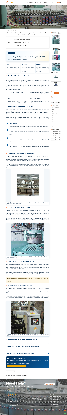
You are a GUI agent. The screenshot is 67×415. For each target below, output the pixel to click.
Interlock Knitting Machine (56, 107)
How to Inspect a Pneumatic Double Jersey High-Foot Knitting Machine (56, 100)
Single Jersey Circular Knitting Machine (56, 109)
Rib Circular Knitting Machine (56, 117)
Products (32, 392)
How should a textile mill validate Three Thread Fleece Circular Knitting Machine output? (23, 346)
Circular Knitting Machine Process (54, 398)
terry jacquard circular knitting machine (56, 111)
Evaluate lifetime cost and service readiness (21, 45)
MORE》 (59, 33)
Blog (15, 30)
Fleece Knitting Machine (10, 371)
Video (24, 397)
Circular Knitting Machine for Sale (57, 135)
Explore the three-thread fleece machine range (16, 365)
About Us (45, 392)
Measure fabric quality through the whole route (21, 42)
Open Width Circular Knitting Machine (57, 133)
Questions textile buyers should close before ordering (22, 46)
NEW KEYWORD (53, 392)
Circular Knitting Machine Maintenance (57, 139)
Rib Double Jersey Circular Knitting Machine (36, 398)
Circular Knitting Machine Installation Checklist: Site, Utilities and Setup (18, 375)
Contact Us (45, 398)
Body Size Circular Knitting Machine (56, 115)
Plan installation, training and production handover (22, 39)
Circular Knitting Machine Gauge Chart (57, 137)
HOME (13, 30)
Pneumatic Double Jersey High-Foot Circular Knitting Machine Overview (55, 98)
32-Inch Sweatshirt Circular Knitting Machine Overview (55, 103)
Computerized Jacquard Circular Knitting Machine (36, 400)
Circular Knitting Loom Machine (56, 113)
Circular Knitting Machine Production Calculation (55, 400)
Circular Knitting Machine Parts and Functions (55, 395)
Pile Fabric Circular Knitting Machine (35, 397)
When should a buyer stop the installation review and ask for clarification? (20, 353)
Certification (45, 397)
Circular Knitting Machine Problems (55, 396)
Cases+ (56, 93)
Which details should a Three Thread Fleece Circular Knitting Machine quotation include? (23, 343)
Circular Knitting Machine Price (57, 131)
